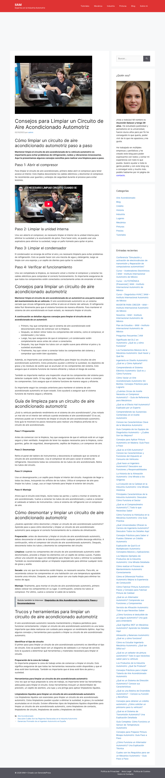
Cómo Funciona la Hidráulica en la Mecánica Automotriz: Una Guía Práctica (132, 518)
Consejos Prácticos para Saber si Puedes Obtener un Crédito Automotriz (132, 538)
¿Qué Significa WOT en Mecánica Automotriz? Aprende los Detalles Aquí (132, 628)
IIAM (18, 5)
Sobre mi (144, 6)
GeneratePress (44, 773)
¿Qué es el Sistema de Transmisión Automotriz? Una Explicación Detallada (130, 714)
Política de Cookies (142, 771)
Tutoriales (85, 6)
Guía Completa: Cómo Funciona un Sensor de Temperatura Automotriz (133, 724)
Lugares (120, 218)
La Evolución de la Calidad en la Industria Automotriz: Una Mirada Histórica (132, 487)
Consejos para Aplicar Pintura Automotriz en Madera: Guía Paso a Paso (132, 442)
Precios (119, 231)
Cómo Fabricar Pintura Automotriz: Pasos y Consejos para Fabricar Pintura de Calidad (133, 590)
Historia (120, 210)
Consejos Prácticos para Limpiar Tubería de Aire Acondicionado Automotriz (131, 673)
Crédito (119, 206)
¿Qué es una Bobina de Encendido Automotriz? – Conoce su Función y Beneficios (133, 694)
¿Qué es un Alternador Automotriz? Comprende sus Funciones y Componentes (130, 600)
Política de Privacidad (110, 771)
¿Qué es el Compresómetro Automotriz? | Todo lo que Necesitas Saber (129, 507)
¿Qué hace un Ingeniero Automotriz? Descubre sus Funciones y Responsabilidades (131, 466)
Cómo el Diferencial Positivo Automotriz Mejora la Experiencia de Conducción (132, 579)
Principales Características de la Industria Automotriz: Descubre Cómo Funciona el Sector (131, 497)
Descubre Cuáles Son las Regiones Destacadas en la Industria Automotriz (47, 719)
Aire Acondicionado (25, 716)
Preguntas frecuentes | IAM (129, 335)
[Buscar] (146, 59)
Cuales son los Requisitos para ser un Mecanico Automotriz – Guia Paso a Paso (133, 755)
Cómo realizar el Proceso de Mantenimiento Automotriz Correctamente (130, 569)
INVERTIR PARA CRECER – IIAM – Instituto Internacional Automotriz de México (132, 308)
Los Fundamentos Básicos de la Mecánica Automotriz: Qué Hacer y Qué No (133, 353)
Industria (111, 6)
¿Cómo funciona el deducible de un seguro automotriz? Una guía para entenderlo (132, 617)
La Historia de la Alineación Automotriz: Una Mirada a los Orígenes (130, 476)
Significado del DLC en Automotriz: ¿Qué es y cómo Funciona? (130, 343)
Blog (133, 6)
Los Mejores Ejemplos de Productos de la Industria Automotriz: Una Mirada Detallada (132, 559)
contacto (120, 175)
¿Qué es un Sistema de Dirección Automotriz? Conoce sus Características (132, 683)
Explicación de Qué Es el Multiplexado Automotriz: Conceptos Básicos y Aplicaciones (132, 548)
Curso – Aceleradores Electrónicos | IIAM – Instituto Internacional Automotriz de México (133, 274)
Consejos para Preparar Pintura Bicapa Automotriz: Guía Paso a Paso (131, 735)
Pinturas (122, 6)
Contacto (129, 774)
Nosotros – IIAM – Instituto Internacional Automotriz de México (129, 318)
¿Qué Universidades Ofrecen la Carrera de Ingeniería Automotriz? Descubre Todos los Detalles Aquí (132, 528)
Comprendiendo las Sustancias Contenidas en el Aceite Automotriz (131, 415)
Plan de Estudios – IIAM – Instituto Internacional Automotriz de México (132, 328)
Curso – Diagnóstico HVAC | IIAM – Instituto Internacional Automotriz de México (133, 297)
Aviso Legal (126, 771)
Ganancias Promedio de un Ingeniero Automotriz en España (42, 721)
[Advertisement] (82, 30)
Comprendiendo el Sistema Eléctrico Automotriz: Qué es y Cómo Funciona (131, 370)
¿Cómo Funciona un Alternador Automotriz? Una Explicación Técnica (131, 745)
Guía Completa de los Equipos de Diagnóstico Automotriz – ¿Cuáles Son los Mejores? (132, 432)
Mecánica (98, 6)
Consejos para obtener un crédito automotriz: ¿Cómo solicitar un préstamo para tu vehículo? (132, 704)
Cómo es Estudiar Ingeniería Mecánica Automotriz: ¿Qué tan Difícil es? (131, 645)
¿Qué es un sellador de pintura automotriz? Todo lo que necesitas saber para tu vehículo (133, 656)
